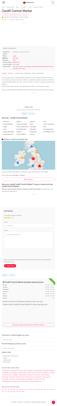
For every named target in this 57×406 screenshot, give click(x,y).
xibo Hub (32, 134)
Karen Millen (33, 126)
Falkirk (29, 372)
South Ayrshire (47, 377)
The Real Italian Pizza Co (9, 134)
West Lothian (17, 381)
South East (5, 379)
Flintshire (39, 372)
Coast (44, 121)
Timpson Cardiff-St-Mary (22, 134)
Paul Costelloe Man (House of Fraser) (22, 129)
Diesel (31, 124)
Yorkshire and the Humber (36, 381)
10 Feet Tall (6, 121)
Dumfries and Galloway (49, 370)
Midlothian (16, 374)
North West (5, 377)
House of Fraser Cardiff (22, 126)
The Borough (33, 131)
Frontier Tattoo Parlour (48, 124)
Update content (7, 360)
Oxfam (5, 129)
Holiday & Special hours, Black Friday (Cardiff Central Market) (29, 325)
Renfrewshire (39, 377)
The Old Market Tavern (49, 131)
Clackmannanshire (38, 370)
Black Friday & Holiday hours (10, 356)
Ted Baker (19, 131)
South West (15, 58)
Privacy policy (6, 362)
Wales (14, 60)
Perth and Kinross (30, 377)
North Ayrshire (23, 374)
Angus (21, 370)
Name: (5, 222)
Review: (6, 230)
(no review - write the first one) (17, 19)
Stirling (43, 379)
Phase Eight (33, 129)
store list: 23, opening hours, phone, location (15, 17)
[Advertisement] (14, 34)
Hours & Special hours (38, 73)
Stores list (10, 73)
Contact (5, 358)
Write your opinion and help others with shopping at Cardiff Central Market (21, 189)
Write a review (29, 107)
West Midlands (25, 381)
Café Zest (32, 121)
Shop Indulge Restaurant (49, 129)
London (10, 374)
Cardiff (14, 56)
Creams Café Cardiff (22, 124)
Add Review (27, 73)
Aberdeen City (6, 370)
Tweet (32, 113)
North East (31, 374)
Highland (53, 372)
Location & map (19, 73)
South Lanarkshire (21, 379)
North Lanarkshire (46, 374)
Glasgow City (46, 372)
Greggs (5, 126)
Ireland (4, 374)
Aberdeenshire (15, 370)
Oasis (44, 126)
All (23, 391)
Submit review (11, 266)
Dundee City (6, 372)
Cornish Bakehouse (8, 124)
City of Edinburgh (28, 370)
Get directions (29, 179)
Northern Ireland (20, 377)
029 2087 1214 (16, 62)
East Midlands (14, 372)
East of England (22, 372)
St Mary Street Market (8, 131)
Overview (4, 73)
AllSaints (19, 121)
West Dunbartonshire (7, 381)
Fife (34, 372)
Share (25, 113)
